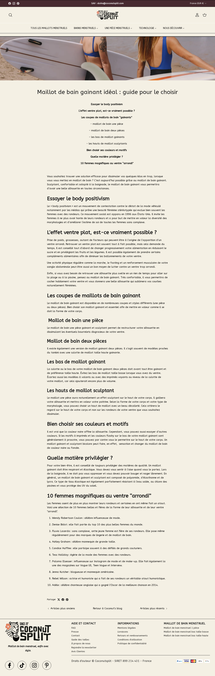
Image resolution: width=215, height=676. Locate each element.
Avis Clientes (78, 651)
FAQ (73, 628)
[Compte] (196, 15)
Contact (75, 635)
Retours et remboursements (133, 635)
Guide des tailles (80, 639)
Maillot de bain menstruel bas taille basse (186, 631)
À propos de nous (80, 643)
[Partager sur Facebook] (63, 599)
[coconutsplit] (107, 15)
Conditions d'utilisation (130, 639)
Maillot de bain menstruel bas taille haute (186, 635)
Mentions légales (127, 628)
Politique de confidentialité (132, 643)
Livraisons (123, 631)
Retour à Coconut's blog (107, 608)
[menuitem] (49, 28)
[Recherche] (10, 15)
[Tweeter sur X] (58, 599)
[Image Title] (9, 665)
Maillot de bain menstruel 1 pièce (181, 628)
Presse (75, 631)
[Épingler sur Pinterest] (67, 599)
